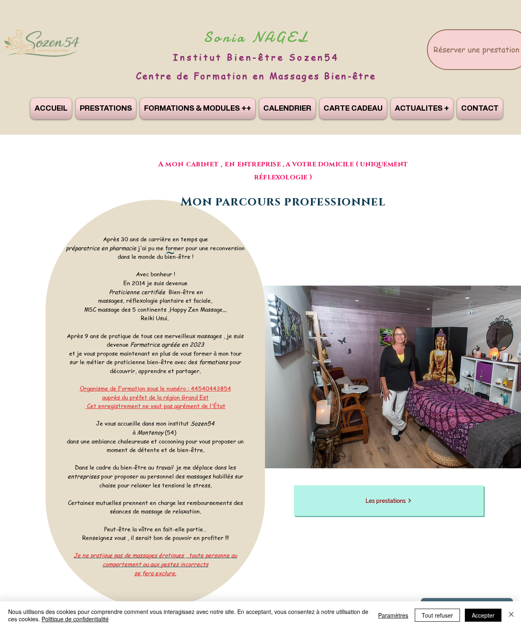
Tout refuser (437, 615)
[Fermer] (511, 615)
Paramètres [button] (393, 615)
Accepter (483, 615)
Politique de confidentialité (75, 619)
